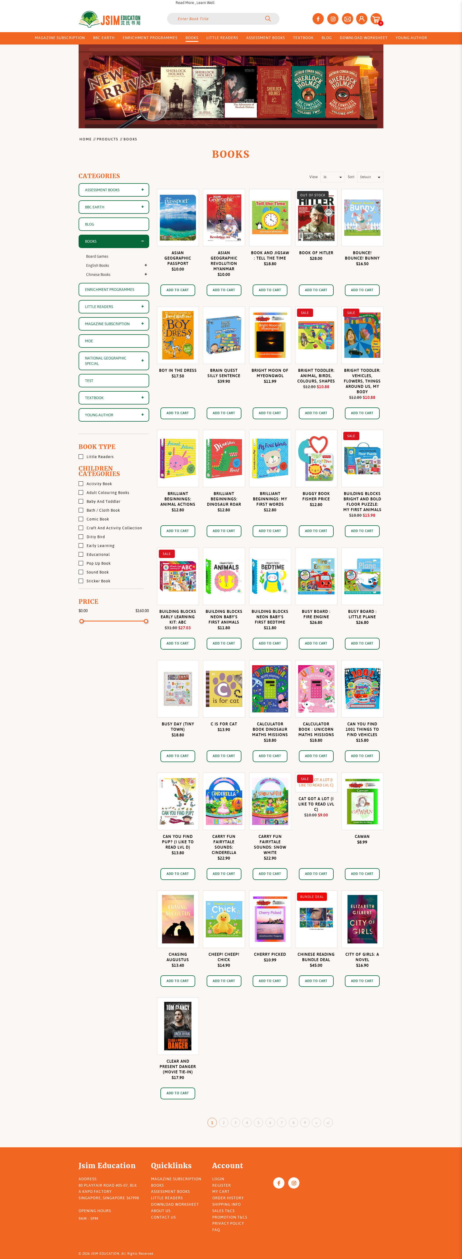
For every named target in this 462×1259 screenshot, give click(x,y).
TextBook (94, 397)
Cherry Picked (270, 954)
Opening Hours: (95, 1210)
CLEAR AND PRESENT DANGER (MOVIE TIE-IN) (178, 1066)
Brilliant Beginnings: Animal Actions (177, 499)
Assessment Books (170, 1191)
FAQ (216, 1229)
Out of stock (312, 195)
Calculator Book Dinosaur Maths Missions (270, 729)
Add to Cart (178, 290)
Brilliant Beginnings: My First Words (270, 499)
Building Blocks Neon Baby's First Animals (224, 617)
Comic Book (98, 519)
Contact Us (163, 1217)
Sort (351, 176)
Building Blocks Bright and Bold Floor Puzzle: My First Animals (362, 501)
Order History (228, 1198)
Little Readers (99, 306)
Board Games (97, 256)
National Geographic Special (105, 361)
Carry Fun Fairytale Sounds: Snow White (270, 844)
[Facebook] (278, 1183)
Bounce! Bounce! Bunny (362, 255)
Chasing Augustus (178, 957)
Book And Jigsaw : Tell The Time (270, 255)
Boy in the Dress (178, 370)
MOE (89, 341)
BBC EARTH (94, 207)
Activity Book (99, 483)
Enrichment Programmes (109, 289)
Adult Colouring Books (108, 492)
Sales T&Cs (223, 1210)
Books (157, 1185)
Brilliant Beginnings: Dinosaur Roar (224, 499)
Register (221, 1185)
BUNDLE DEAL (312, 897)
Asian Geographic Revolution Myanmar (224, 260)
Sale (305, 313)
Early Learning (101, 545)
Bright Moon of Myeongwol (270, 373)
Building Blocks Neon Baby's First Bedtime (270, 617)
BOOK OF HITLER (316, 252)
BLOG (89, 224)
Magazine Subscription (107, 323)
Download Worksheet (175, 1204)
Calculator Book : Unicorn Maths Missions (316, 729)
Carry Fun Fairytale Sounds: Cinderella (224, 844)
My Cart (221, 1191)
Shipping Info (226, 1204)
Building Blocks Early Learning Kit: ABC (177, 617)
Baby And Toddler (104, 501)
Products (107, 139)
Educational (98, 554)
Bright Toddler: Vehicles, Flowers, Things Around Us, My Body (362, 381)
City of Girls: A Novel (362, 957)
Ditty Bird (96, 536)
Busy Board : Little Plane (362, 614)
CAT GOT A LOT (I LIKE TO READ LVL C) (316, 804)
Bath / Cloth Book (103, 510)
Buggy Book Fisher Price (316, 496)
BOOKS (130, 139)
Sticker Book (98, 581)
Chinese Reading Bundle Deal (316, 957)
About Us (161, 1210)
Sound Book (98, 572)
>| (328, 1122)
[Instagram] (293, 1183)
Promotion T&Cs (229, 1217)
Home (85, 139)
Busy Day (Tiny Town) (178, 726)
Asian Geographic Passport (177, 258)
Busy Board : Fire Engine (316, 614)
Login (218, 1178)
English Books (97, 265)
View (313, 176)
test (89, 380)
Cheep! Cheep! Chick (224, 957)
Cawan (362, 836)
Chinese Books (98, 274)
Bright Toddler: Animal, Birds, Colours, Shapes (316, 376)
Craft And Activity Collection (114, 528)
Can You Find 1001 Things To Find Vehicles (362, 729)
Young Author (99, 415)
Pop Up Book (99, 563)
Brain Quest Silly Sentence (223, 373)
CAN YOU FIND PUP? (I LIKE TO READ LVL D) (178, 842)
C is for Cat (224, 723)
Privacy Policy (228, 1223)
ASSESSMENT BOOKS (102, 190)
